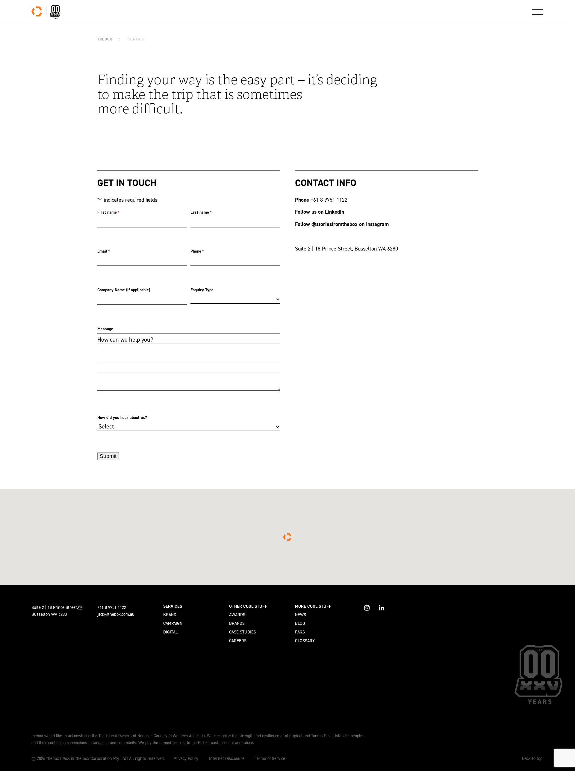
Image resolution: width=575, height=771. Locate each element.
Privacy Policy (185, 758)
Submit (108, 456)
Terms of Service (270, 758)
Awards (237, 615)
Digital (170, 632)
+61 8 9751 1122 (330, 199)
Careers (237, 641)
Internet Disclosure (226, 758)
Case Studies (242, 632)
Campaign (172, 623)
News (300, 615)
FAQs (300, 632)
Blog (300, 623)
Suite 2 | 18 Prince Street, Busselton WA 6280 (346, 248)
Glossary (305, 641)
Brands (237, 623)
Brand (169, 615)
